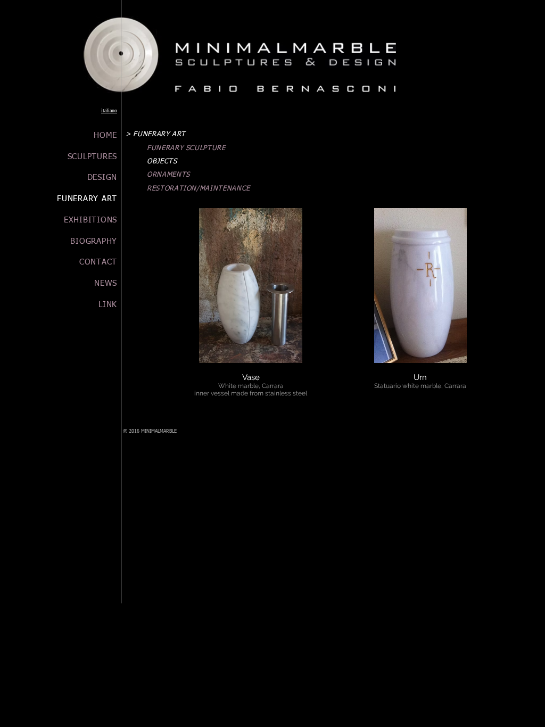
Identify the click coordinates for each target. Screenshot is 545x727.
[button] (251, 307)
